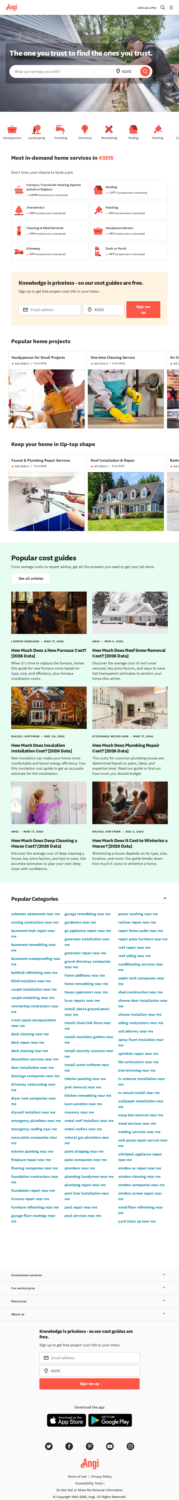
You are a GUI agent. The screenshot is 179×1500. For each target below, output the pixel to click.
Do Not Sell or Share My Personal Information (89, 1490)
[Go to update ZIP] (119, 71)
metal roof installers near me (89, 1120)
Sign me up (143, 309)
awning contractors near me (34, 922)
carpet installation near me (34, 989)
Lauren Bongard (25, 641)
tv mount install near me (139, 1092)
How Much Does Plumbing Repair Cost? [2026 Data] (125, 748)
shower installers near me (140, 1014)
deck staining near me (29, 1050)
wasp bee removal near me (140, 1115)
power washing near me (138, 913)
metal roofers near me (83, 1129)
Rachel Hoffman (25, 736)
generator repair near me (85, 953)
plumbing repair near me (85, 1184)
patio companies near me (86, 1159)
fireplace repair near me (31, 1159)
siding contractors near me (140, 1022)
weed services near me (137, 1123)
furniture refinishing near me (35, 1207)
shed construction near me (140, 992)
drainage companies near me (35, 1075)
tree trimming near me (136, 1070)
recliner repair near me (137, 922)
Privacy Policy (101, 1476)
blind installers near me (31, 981)
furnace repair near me (30, 1198)
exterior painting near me (32, 1151)
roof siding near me (134, 955)
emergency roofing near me (34, 1129)
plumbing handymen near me (89, 1176)
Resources (19, 1301)
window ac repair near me (139, 1168)
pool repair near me (81, 1207)
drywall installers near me (33, 1112)
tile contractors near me (138, 1062)
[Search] (145, 71)
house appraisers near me (86, 992)
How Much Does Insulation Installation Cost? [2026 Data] (41, 748)
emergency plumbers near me (36, 1120)
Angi (96, 641)
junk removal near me (83, 1087)
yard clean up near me (136, 1221)
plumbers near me (80, 1168)
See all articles (31, 578)
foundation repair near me (33, 1190)
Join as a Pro (146, 8)
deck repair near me (27, 1042)
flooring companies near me (34, 1168)
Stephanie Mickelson (110, 736)
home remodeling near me (86, 983)
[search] (145, 71)
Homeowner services (26, 1275)
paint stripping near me (84, 1151)
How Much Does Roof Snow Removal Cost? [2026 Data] (128, 653)
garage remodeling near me (87, 913)
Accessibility (89, 1483)
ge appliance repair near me (88, 930)
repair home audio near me (140, 930)
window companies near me (141, 1184)
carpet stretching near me (32, 997)
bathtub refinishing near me (34, 972)
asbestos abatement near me (35, 913)
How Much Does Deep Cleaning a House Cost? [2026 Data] (44, 843)
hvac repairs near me (82, 1000)
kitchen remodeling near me (88, 1095)
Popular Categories (34, 898)
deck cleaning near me (30, 1034)
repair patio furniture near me (143, 939)
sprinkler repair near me (138, 1053)
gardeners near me (80, 922)
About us (17, 1314)
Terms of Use (77, 1476)
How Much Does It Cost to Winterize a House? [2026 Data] (129, 843)
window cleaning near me (139, 1176)
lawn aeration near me (83, 1103)
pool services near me (83, 1215)
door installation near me (32, 1067)
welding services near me (139, 1131)
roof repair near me (134, 947)
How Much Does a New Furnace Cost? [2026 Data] (48, 653)
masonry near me (79, 1112)
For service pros (23, 1288)
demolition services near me (34, 1059)
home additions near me (85, 975)
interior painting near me (85, 1078)
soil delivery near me (135, 1031)
